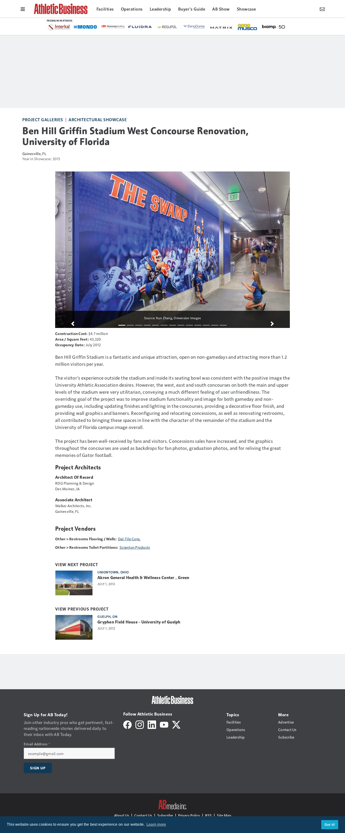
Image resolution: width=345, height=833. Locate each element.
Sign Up (38, 768)
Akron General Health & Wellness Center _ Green (143, 577)
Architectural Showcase (98, 119)
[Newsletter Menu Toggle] (322, 9)
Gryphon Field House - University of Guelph (138, 622)
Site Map (224, 815)
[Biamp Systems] (273, 27)
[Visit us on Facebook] (127, 724)
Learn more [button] (156, 824)
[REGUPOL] (167, 27)
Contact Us (143, 815)
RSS (208, 815)
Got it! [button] (330, 824)
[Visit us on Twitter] (176, 724)
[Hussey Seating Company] (113, 26)
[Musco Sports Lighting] (247, 27)
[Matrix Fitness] (222, 27)
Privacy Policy (189, 815)
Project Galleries (42, 119)
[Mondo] (85, 26)
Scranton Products (134, 547)
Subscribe (165, 815)
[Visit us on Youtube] (164, 724)
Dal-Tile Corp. (129, 538)
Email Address (37, 744)
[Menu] (23, 9)
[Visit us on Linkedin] (152, 724)
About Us (121, 815)
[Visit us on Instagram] (139, 724)
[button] (72, 323)
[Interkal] (59, 27)
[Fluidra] (140, 27)
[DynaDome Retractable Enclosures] (194, 26)
